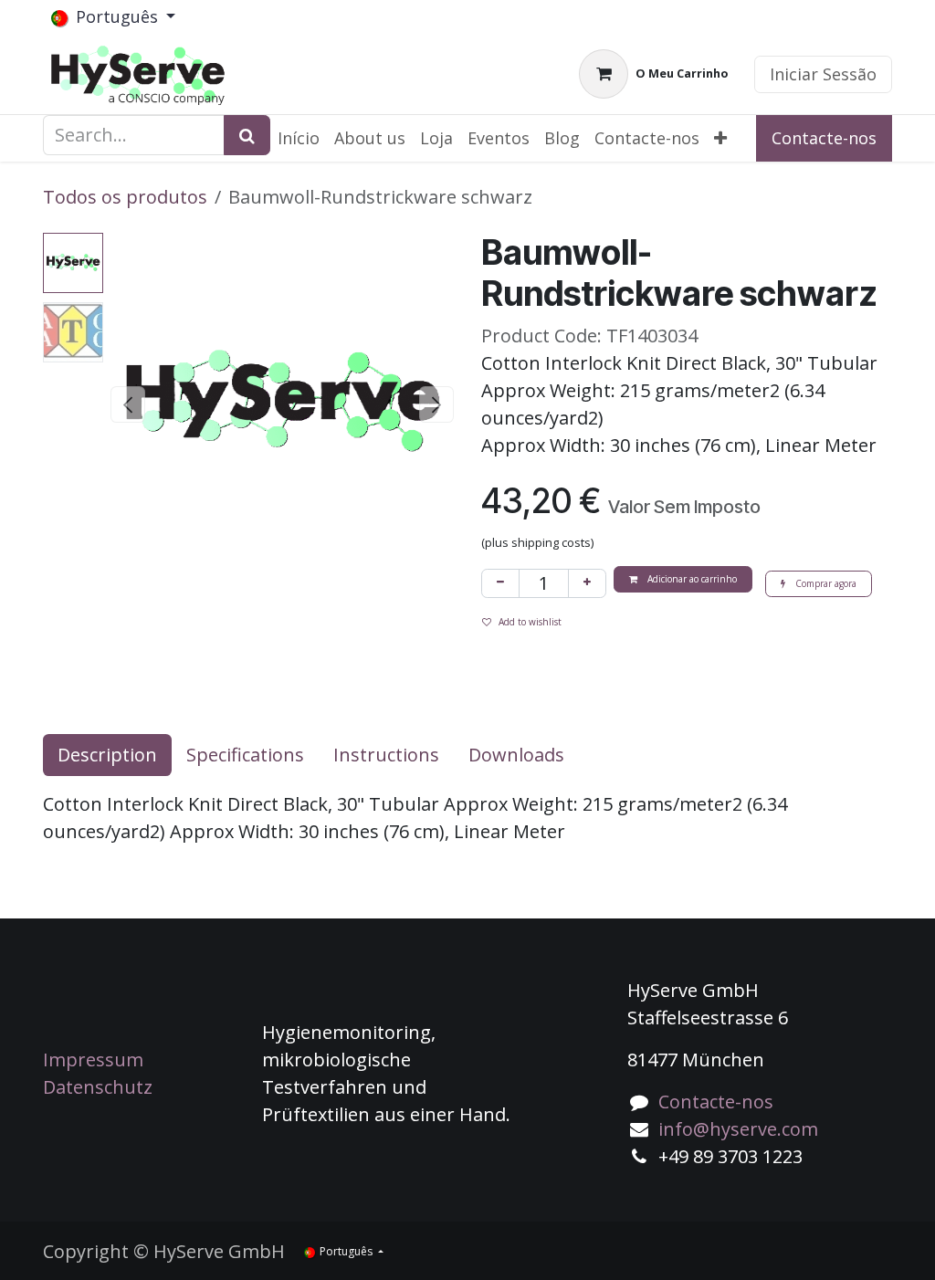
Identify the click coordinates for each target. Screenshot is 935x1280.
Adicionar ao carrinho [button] (691, 578)
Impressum (93, 1059)
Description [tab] (107, 754)
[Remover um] (500, 583)
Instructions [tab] (386, 754)
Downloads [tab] (516, 754)
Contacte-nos (824, 138)
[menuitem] (298, 138)
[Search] (247, 135)
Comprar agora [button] (824, 583)
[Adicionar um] (587, 583)
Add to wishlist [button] (530, 621)
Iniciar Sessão (823, 74)
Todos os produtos (125, 196)
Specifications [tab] (245, 754)
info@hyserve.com (738, 1129)
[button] (127, 404)
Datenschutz (97, 1087)
